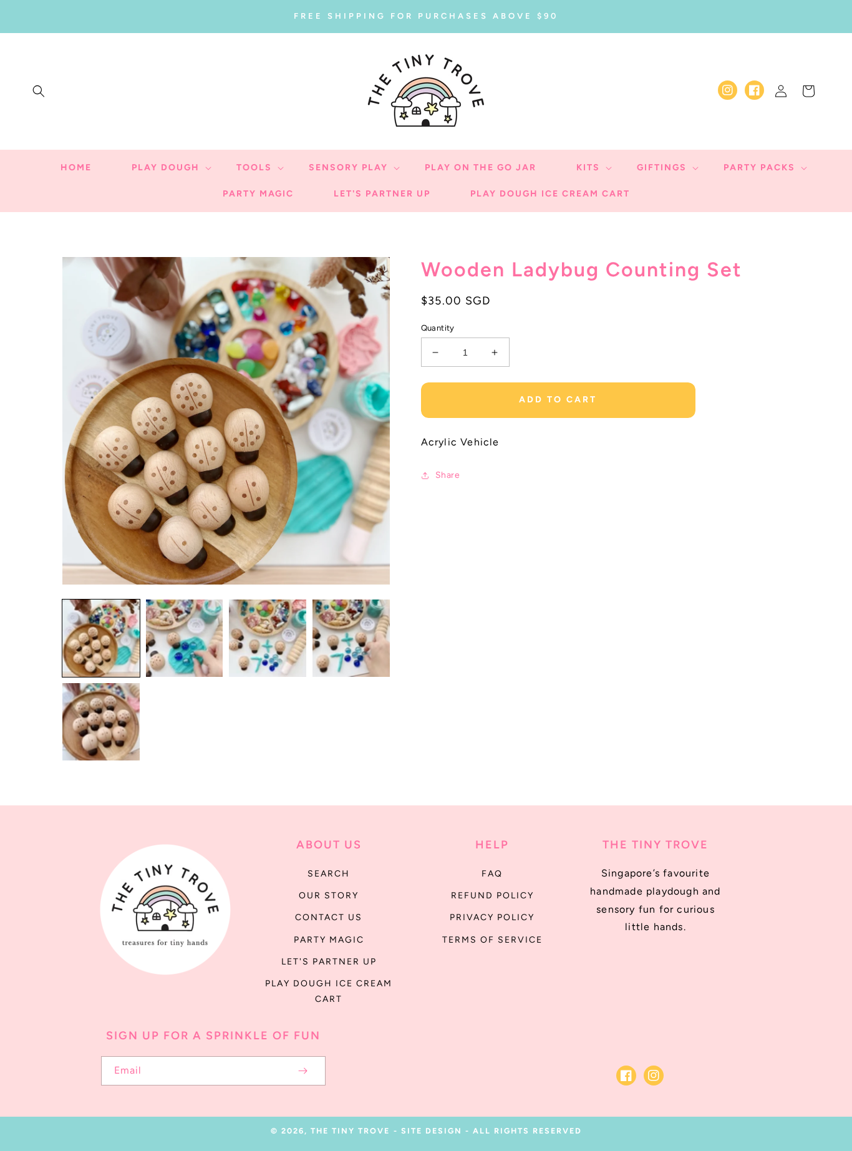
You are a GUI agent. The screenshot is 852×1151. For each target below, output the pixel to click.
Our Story (329, 895)
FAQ (492, 873)
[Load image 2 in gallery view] (184, 638)
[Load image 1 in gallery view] (101, 638)
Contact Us (328, 917)
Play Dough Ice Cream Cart (328, 991)
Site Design (431, 1130)
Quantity (438, 328)
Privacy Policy (492, 917)
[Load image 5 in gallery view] (101, 721)
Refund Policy (492, 895)
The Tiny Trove (350, 1130)
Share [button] (447, 475)
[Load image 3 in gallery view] (267, 638)
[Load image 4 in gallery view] (351, 638)
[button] (38, 91)
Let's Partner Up (329, 961)
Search (328, 873)
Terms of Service (492, 940)
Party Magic (329, 940)
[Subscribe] (303, 1070)
